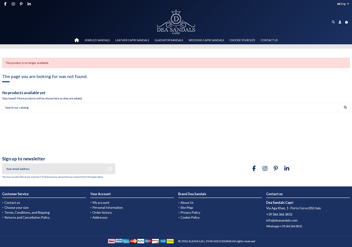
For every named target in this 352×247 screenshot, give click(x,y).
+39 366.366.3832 (279, 214)
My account (100, 203)
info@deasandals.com (281, 220)
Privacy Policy (190, 212)
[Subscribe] (110, 169)
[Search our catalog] (345, 107)
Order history (102, 212)
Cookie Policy (190, 217)
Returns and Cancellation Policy (27, 217)
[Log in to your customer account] (340, 22)
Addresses (100, 217)
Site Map (186, 207)
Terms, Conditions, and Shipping (27, 212)
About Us (187, 203)
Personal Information (107, 207)
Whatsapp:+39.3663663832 (284, 226)
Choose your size (16, 207)
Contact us (12, 203)
